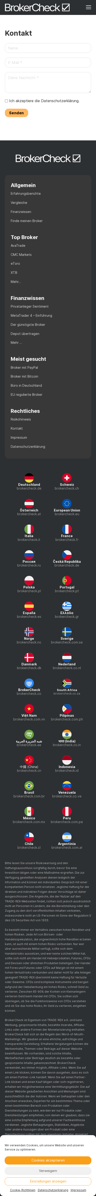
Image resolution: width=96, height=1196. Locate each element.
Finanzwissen (21, 212)
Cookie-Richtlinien (22, 1190)
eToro (15, 263)
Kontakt (17, 428)
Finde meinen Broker (27, 221)
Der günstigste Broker (28, 325)
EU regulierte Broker (26, 394)
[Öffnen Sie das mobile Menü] (88, 7)
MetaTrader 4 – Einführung (31, 315)
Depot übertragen (25, 334)
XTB (14, 273)
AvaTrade (18, 245)
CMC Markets (21, 255)
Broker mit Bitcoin (24, 376)
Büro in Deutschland (26, 385)
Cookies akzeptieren (48, 1160)
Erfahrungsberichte (26, 193)
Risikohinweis (21, 419)
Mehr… (16, 282)
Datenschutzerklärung (53, 1190)
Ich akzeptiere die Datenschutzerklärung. (44, 100)
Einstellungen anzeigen (48, 1181)
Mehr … (16, 342)
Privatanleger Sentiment (30, 306)
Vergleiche (19, 203)
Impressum (78, 1190)
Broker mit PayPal (24, 367)
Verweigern (48, 1170)
